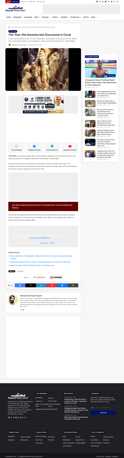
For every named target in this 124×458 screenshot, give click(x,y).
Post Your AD (41, 1)
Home (8, 17)
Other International (69, 443)
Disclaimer (115, 456)
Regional (45, 17)
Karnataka (11, 440)
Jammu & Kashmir (41, 436)
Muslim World (80, 440)
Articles (93, 436)
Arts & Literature (108, 437)
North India (38, 440)
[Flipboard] (56, 277)
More (93, 17)
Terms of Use (100, 456)
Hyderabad (17, 17)
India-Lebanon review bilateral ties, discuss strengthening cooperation (106, 123)
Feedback (108, 456)
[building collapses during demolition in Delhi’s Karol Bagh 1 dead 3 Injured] (90, 133)
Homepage (38, 397)
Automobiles (94, 440)
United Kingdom (81, 443)
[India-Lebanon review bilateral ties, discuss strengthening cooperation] (90, 123)
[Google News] (39, 277)
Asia (64, 436)
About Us (23, 1)
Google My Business (41, 409)
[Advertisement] (81, 8)
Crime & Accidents (96, 443)
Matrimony (15, 1)
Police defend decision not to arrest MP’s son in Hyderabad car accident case (106, 93)
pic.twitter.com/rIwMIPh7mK (39, 238)
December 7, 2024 (47, 243)
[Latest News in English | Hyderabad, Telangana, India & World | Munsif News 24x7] (15, 8)
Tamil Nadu (20, 271)
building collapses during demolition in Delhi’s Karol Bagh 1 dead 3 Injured (105, 132)
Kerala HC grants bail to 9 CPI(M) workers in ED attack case (32, 265)
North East (51, 437)
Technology (75, 17)
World (54, 17)
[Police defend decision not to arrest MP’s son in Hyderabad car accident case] (90, 94)
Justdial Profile (52, 409)
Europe (78, 437)
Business (64, 17)
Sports (86, 17)
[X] (21, 310)
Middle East (66, 440)
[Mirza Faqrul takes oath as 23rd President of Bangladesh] (90, 103)
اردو (8, 2)
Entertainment (95, 446)
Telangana (28, 17)
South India (21, 27)
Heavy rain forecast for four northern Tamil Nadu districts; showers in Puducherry (40, 262)
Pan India (51, 440)
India (36, 17)
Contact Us (31, 1)
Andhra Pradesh (26, 437)
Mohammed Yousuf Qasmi (19, 45)
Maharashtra (25, 440)
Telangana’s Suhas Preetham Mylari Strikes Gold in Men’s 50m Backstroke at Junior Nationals (101, 82)
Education (106, 443)
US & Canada (67, 446)
